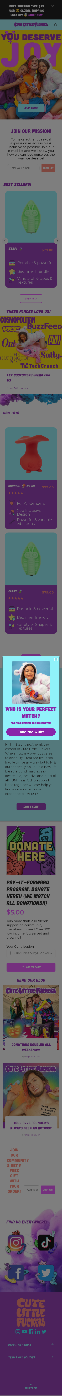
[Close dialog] (56, 659)
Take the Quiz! (31, 732)
